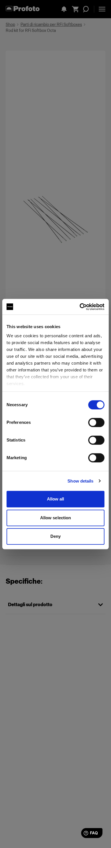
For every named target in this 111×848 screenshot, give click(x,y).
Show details (80, 481)
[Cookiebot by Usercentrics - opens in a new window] (79, 306)
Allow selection (55, 517)
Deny (55, 536)
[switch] (96, 422)
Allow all (55, 498)
